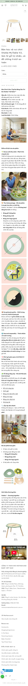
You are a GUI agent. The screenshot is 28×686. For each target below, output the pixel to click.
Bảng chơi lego (7, 396)
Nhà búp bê (6, 402)
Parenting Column (7, 636)
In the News (5, 633)
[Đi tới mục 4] (18, 40)
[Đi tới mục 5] (23, 40)
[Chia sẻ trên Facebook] (6, 85)
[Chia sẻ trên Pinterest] (11, 85)
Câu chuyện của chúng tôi (9, 619)
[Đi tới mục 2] (8, 40)
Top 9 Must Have (6, 642)
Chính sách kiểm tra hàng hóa (10, 662)
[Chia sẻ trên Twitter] (9, 85)
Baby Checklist (6, 639)
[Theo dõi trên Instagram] (6, 676)
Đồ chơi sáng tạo (8, 388)
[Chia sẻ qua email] (13, 85)
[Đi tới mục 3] (13, 40)
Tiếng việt (13, 679)
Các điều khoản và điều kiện (10, 653)
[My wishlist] (5, 5)
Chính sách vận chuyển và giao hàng (12, 659)
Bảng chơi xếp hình (9, 399)
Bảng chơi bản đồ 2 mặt (10, 394)
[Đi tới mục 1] (3, 40)
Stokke (3, 46)
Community (5, 627)
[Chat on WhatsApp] (2, 676)
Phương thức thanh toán (9, 665)
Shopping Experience (8, 630)
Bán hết (13, 80)
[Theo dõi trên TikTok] (10, 676)
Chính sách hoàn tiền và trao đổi (11, 656)
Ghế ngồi (6, 391)
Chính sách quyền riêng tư (9, 650)
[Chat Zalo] (2, 672)
